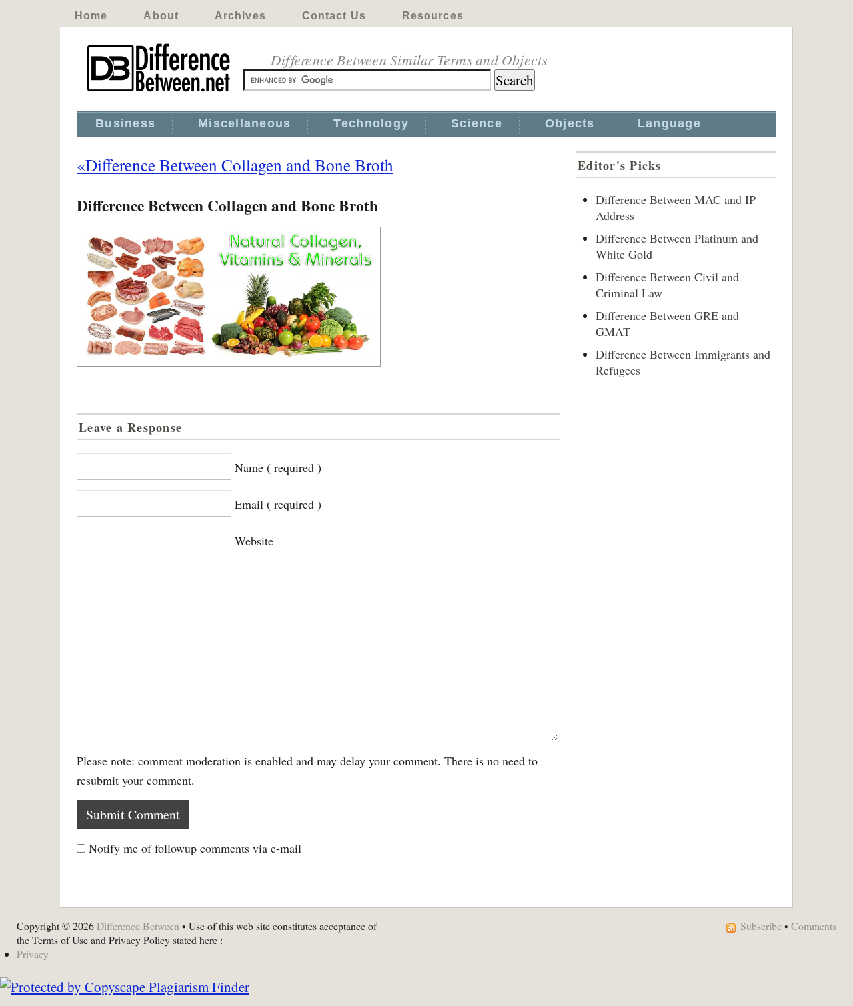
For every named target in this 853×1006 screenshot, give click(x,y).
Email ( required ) (278, 504)
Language (669, 123)
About (161, 15)
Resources (433, 15)
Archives (240, 15)
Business (125, 123)
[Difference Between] (160, 92)
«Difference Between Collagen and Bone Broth (235, 164)
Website (254, 541)
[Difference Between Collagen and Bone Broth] (318, 297)
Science (476, 123)
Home (91, 15)
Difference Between (138, 926)
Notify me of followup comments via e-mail (195, 848)
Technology (371, 123)
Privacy (33, 954)
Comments (813, 926)
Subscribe (761, 926)
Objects (570, 123)
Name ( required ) (278, 467)
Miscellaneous (244, 123)
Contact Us (334, 15)
